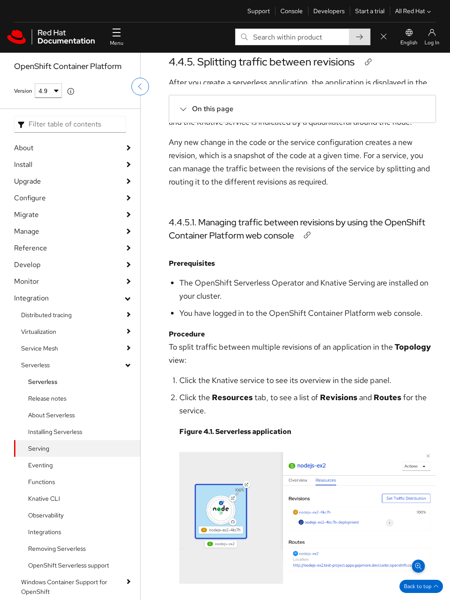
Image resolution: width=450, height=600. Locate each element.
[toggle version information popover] (71, 91)
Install (23, 164)
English (408, 42)
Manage (26, 231)
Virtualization (38, 332)
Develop (27, 264)
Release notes (47, 398)
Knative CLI (44, 498)
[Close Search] (383, 37)
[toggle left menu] (140, 86)
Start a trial (370, 11)
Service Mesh (39, 348)
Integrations (44, 532)
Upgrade (27, 181)
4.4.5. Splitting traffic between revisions (262, 62)
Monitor (26, 281)
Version (23, 90)
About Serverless (51, 415)
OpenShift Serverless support (68, 565)
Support (258, 11)
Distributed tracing (46, 315)
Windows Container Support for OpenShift (64, 587)
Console (291, 11)
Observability (46, 515)
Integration (31, 298)
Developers (329, 11)
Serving (38, 448)
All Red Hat (410, 11)
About (23, 147)
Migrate (26, 214)
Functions (41, 482)
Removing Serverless (57, 549)
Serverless (35, 365)
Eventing (40, 465)
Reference (30, 248)
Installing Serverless (55, 432)
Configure (30, 197)
